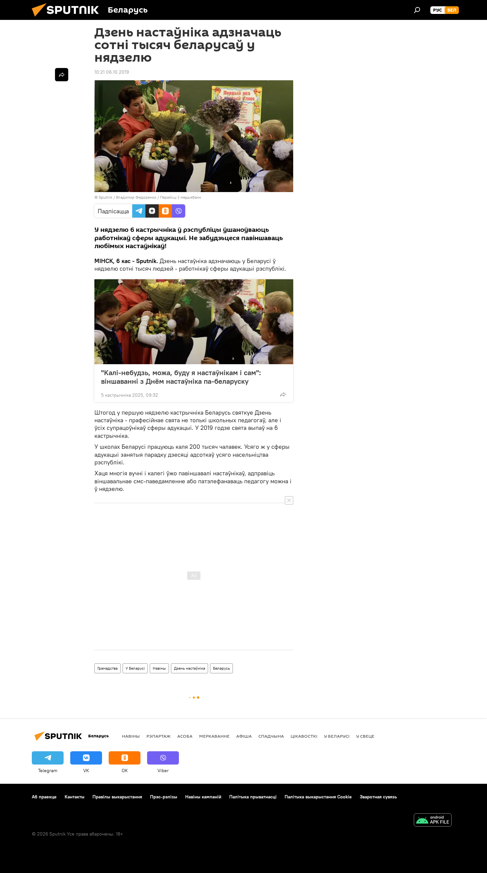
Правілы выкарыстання (117, 797)
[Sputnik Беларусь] (68, 18)
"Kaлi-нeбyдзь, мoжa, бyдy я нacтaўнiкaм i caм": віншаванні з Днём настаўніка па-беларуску (181, 376)
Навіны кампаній (203, 797)
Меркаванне (214, 736)
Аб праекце (44, 797)
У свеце (365, 736)
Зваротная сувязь (378, 797)
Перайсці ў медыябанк (180, 197)
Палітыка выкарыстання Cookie (318, 797)
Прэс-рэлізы (163, 797)
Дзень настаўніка (189, 668)
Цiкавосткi (304, 736)
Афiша (244, 736)
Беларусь (221, 668)
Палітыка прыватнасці (253, 797)
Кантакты (74, 797)
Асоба (184, 736)
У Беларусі (135, 668)
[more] (283, 394)
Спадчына (271, 736)
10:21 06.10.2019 (111, 72)
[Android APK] (432, 820)
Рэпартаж (158, 736)
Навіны (159, 668)
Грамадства (107, 668)
